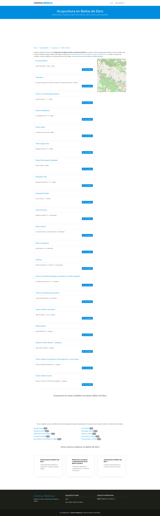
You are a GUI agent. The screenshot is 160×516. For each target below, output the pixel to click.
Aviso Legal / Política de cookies (74, 502)
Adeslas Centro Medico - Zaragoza (49, 342)
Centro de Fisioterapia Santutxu (47, 94)
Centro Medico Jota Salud (45, 309)
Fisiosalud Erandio (42, 193)
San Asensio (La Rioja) (88, 436)
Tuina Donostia (41, 210)
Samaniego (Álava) (87, 431)
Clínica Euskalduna (42, 110)
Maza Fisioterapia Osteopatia (47, 160)
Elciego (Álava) (38, 428)
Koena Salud (40, 127)
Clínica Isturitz (41, 226)
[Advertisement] (80, 32)
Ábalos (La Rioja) (86, 433)
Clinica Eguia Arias (42, 143)
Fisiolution (39, 77)
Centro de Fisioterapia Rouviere (47, 293)
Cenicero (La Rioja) (40, 436)
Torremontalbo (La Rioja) (89, 439)
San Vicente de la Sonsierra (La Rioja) (45, 439)
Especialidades (119, 3)
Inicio (111, 3)
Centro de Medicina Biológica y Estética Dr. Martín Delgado (58, 276)
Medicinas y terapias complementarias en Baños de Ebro (80, 461)
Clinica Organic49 (42, 243)
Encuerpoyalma (41, 61)
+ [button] (99, 61)
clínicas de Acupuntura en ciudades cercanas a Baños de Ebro (88, 54)
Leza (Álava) (85, 428)
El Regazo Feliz (41, 177)
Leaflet (116, 91)
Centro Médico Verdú (44, 376)
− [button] (99, 63)
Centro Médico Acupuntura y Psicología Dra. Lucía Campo (57, 359)
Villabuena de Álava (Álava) (42, 433)
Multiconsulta (41, 326)
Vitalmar (39, 260)
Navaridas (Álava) (39, 431)
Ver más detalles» (87, 69)
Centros (43, 3)
